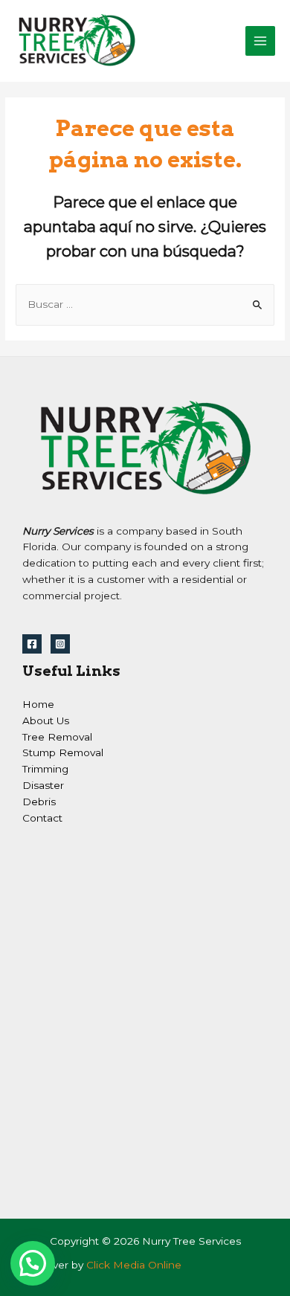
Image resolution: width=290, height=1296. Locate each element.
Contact (42, 818)
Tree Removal (57, 737)
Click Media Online (133, 1265)
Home (38, 704)
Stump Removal (62, 752)
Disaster (43, 785)
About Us (45, 720)
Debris (39, 801)
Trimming (45, 769)
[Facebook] (32, 644)
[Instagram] (60, 644)
